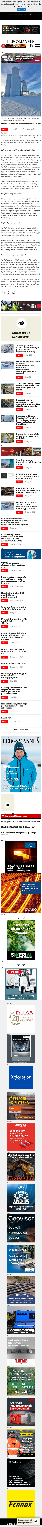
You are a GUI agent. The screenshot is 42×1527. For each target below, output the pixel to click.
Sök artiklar (13, 14)
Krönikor (38, 14)
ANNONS (4, 129)
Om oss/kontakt (31, 14)
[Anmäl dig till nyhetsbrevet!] (7, 802)
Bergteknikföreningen (25, 18)
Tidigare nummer (22, 14)
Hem (9, 14)
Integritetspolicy (36, 18)
